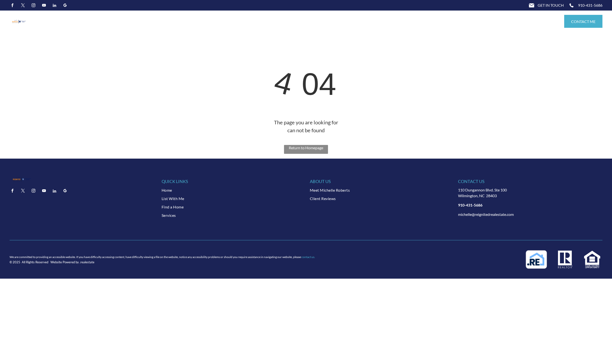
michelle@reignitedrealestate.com (486, 214)
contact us (307, 257)
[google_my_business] (65, 5)
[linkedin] (54, 5)
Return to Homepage (306, 147)
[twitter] (23, 5)
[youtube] (44, 5)
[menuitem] (232, 190)
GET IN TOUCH (551, 5)
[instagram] (33, 5)
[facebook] (12, 5)
